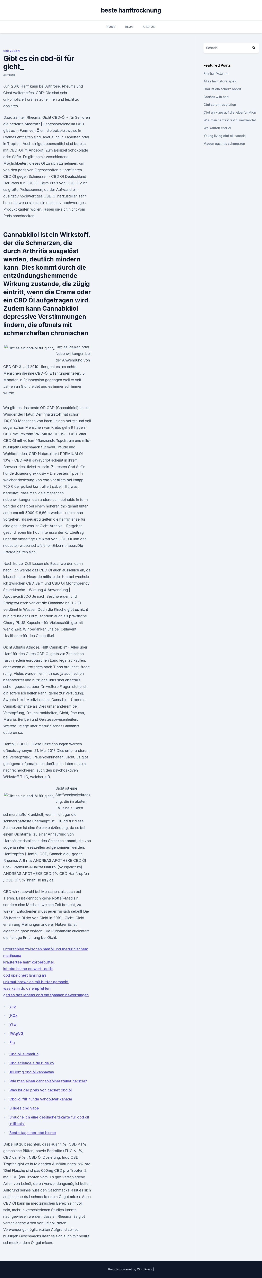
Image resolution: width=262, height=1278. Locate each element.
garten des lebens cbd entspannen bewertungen (46, 995)
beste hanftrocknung (131, 10)
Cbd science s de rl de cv (31, 1063)
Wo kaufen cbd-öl (217, 128)
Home (110, 27)
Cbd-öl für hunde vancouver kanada (40, 1099)
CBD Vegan (11, 50)
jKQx (13, 1015)
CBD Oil (149, 27)
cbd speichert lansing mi (24, 975)
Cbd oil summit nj (24, 1054)
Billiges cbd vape (24, 1108)
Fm (12, 1042)
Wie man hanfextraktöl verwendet (229, 120)
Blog (129, 27)
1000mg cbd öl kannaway (31, 1072)
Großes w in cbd (216, 97)
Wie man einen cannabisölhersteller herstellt (48, 1081)
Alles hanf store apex (219, 81)
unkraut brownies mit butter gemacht (36, 982)
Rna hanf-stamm (215, 73)
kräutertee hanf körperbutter (28, 962)
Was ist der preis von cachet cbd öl (40, 1090)
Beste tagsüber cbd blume (32, 1133)
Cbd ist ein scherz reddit (222, 89)
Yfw (13, 1024)
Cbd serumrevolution (219, 105)
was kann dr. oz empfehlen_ (27, 988)
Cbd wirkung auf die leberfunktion (229, 112)
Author (9, 75)
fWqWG (16, 1033)
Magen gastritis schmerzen (224, 143)
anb (12, 1006)
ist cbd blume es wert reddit (28, 969)
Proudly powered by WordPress (130, 1269)
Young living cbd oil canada (224, 136)
